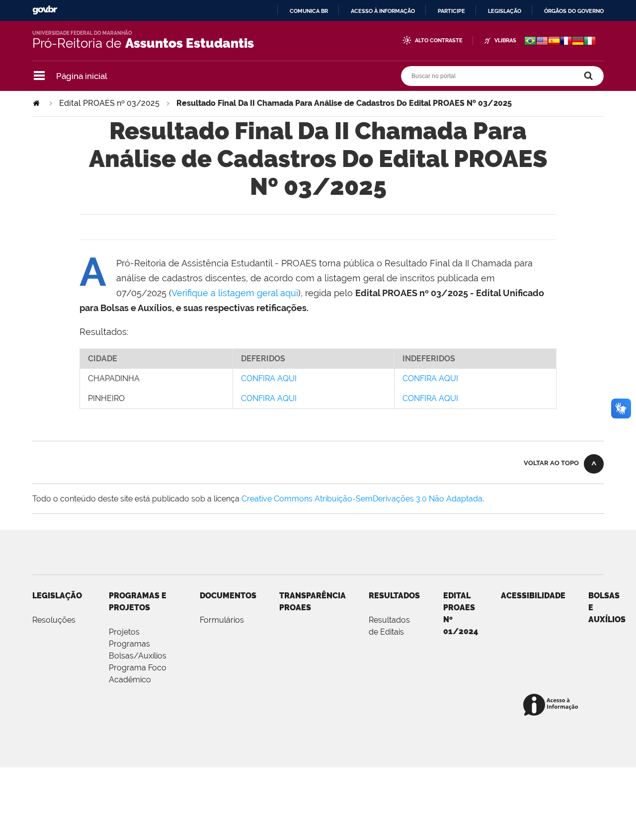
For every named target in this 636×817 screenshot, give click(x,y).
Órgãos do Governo (574, 10)
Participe (451, 10)
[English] (542, 42)
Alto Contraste (439, 40)
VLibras (505, 40)
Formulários (222, 620)
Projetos (124, 632)
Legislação (504, 10)
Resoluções (54, 620)
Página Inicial (37, 103)
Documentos (228, 595)
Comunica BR (309, 10)
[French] (566, 42)
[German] (578, 42)
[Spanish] (554, 42)
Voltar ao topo (551, 463)
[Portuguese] (530, 42)
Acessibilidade (533, 595)
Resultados (394, 595)
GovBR (44, 10)
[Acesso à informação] (552, 705)
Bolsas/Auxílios (137, 655)
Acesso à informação (383, 10)
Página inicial (81, 76)
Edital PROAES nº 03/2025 (109, 103)
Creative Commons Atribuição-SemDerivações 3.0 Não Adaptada (361, 498)
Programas (129, 644)
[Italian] (590, 42)
